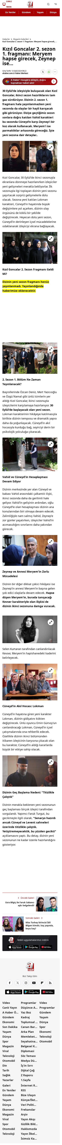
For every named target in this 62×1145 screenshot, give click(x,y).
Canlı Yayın (9, 1007)
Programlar (28, 1003)
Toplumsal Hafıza (30, 1022)
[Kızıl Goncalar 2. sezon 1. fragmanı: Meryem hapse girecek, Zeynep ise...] (29, 156)
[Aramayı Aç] (48, 4)
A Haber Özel (11, 1012)
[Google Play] (31, 947)
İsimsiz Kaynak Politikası (30, 1138)
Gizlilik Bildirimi (30, 1124)
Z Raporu (27, 1075)
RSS (23, 1090)
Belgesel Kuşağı (30, 1046)
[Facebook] (10, 983)
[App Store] (15, 947)
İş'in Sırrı (27, 1065)
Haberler (6, 39)
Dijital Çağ (27, 1070)
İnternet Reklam (30, 1085)
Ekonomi (8, 1022)
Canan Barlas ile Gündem (30, 1027)
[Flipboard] (42, 983)
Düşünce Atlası (30, 1007)
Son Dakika (9, 1027)
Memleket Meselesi (30, 1036)
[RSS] (50, 983)
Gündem (26, 12)
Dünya (53, 12)
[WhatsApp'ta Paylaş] (48, 71)
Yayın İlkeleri (29, 1133)
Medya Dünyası (30, 1060)
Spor (5, 1041)
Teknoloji (8, 1056)
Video (6, 1003)
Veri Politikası (30, 1105)
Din (4, 1065)
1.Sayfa (26, 1080)
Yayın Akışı (28, 1119)
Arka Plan (27, 1032)
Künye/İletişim (30, 1100)
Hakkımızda (29, 1129)
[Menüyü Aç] (55, 4)
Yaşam (40, 12)
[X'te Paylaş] (42, 71)
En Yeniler (10, 12)
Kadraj (25, 1017)
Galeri (6, 1085)
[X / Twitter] (18, 983)
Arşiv (24, 1114)
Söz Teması (28, 1056)
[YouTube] (34, 983)
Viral (5, 1051)
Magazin (8, 1046)
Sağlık (6, 1075)
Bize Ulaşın (28, 1095)
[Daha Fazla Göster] (55, 71)
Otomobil (8, 1060)
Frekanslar (28, 1109)
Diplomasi (27, 1051)
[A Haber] (30, 4)
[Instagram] (26, 983)
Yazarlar (7, 1080)
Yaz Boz (26, 1012)
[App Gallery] (46, 947)
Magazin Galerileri (21, 39)
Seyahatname (30, 1041)
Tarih (5, 1070)
